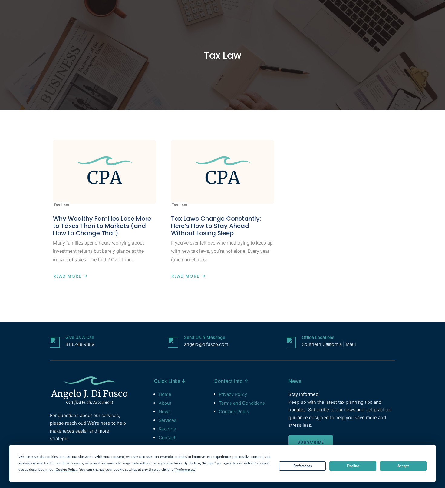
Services (167, 420)
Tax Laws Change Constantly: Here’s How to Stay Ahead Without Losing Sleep (216, 225)
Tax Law (222, 55)
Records (167, 429)
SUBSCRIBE (311, 442)
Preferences (302, 466)
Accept (403, 466)
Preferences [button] (185, 469)
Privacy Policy (233, 394)
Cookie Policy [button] (66, 469)
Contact (167, 437)
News (165, 411)
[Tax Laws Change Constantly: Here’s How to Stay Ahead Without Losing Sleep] (222, 172)
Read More (67, 276)
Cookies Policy (234, 411)
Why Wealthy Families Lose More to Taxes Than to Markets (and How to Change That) (102, 225)
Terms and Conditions (242, 403)
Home (165, 394)
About (165, 403)
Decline (353, 466)
